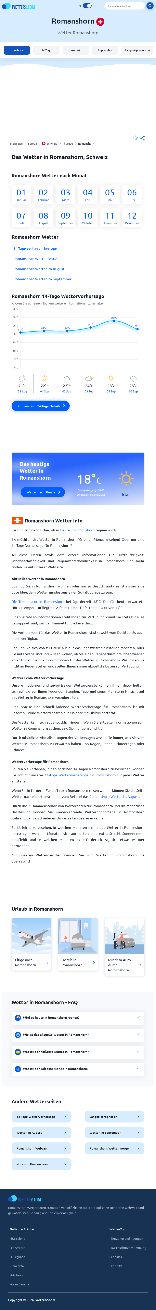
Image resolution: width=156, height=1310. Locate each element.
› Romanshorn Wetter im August (38, 269)
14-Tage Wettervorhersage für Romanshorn (80, 775)
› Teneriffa (17, 1266)
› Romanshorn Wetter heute (34, 258)
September (105, 50)
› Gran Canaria (19, 1284)
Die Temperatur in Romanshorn (38, 601)
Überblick (17, 50)
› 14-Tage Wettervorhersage (34, 248)
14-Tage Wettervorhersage (35, 1117)
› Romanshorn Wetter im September (42, 279)
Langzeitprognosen (137, 50)
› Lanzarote (17, 1247)
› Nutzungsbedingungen (126, 1238)
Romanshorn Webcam (32, 1148)
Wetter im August (29, 1132)
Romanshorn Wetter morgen (110, 1148)
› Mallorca (16, 1275)
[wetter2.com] (18, 6)
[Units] (87, 5)
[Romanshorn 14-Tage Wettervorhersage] (78, 341)
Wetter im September (105, 1132)
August (75, 50)
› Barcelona (17, 1238)
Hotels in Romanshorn (32, 1164)
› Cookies (115, 1257)
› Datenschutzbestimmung (127, 1247)
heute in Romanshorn (77, 530)
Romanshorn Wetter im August (114, 796)
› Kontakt (115, 1266)
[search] (150, 5)
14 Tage (46, 50)
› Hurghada (17, 1257)
